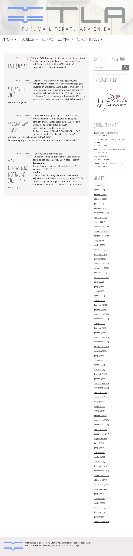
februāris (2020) (100, 374)
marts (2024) (99, 222)
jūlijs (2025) (99, 203)
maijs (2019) (99, 401)
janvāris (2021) (100, 332)
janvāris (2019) (100, 415)
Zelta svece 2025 (101, 156)
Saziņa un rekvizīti (88, 39)
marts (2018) (99, 461)
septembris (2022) (101, 277)
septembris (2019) (101, 397)
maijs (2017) (99, 498)
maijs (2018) (99, 452)
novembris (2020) (101, 341)
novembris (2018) (101, 424)
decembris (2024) (101, 212)
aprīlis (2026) (99, 189)
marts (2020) (99, 369)
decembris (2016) (101, 521)
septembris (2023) (101, 236)
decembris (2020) (101, 337)
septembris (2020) (101, 346)
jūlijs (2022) (99, 282)
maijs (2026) (99, 185)
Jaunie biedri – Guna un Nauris (106, 133)
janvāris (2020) (100, 378)
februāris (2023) (100, 254)
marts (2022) (99, 300)
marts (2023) (99, 249)
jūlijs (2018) (99, 443)
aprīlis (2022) (99, 295)
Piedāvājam (63, 39)
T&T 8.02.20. (18, 66)
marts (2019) (99, 411)
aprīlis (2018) (99, 457)
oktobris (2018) (100, 429)
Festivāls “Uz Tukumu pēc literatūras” (109, 149)
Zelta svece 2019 (17, 92)
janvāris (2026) (100, 194)
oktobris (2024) (100, 217)
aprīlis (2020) (99, 365)
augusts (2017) (100, 489)
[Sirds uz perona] (111, 114)
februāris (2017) (100, 512)
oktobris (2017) (100, 480)
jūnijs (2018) (99, 447)
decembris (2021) (101, 314)
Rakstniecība (27, 39)
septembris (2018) (101, 434)
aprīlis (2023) (99, 245)
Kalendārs (47, 39)
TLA (66, 15)
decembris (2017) (101, 470)
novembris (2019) (101, 388)
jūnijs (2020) (99, 355)
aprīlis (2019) (99, 406)
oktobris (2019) (100, 392)
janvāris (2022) (100, 309)
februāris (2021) (100, 328)
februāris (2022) (100, 305)
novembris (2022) (101, 268)
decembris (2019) (101, 383)
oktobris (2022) (100, 272)
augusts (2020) (100, 351)
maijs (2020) (99, 360)
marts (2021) (99, 323)
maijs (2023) (99, 240)
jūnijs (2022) (99, 286)
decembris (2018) (101, 420)
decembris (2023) (101, 226)
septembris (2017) (101, 484)
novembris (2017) (101, 475)
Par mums (7, 39)
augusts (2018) (100, 438)
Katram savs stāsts (18, 127)
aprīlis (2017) (99, 503)
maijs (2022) (99, 291)
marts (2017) (99, 507)
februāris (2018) (100, 466)
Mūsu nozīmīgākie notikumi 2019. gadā (19, 171)
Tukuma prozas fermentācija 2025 (108, 163)
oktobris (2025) (100, 199)
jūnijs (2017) (99, 493)
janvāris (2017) (100, 517)
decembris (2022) (101, 263)
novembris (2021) (101, 318)
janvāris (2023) (100, 259)
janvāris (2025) (100, 208)
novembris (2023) (101, 231)
